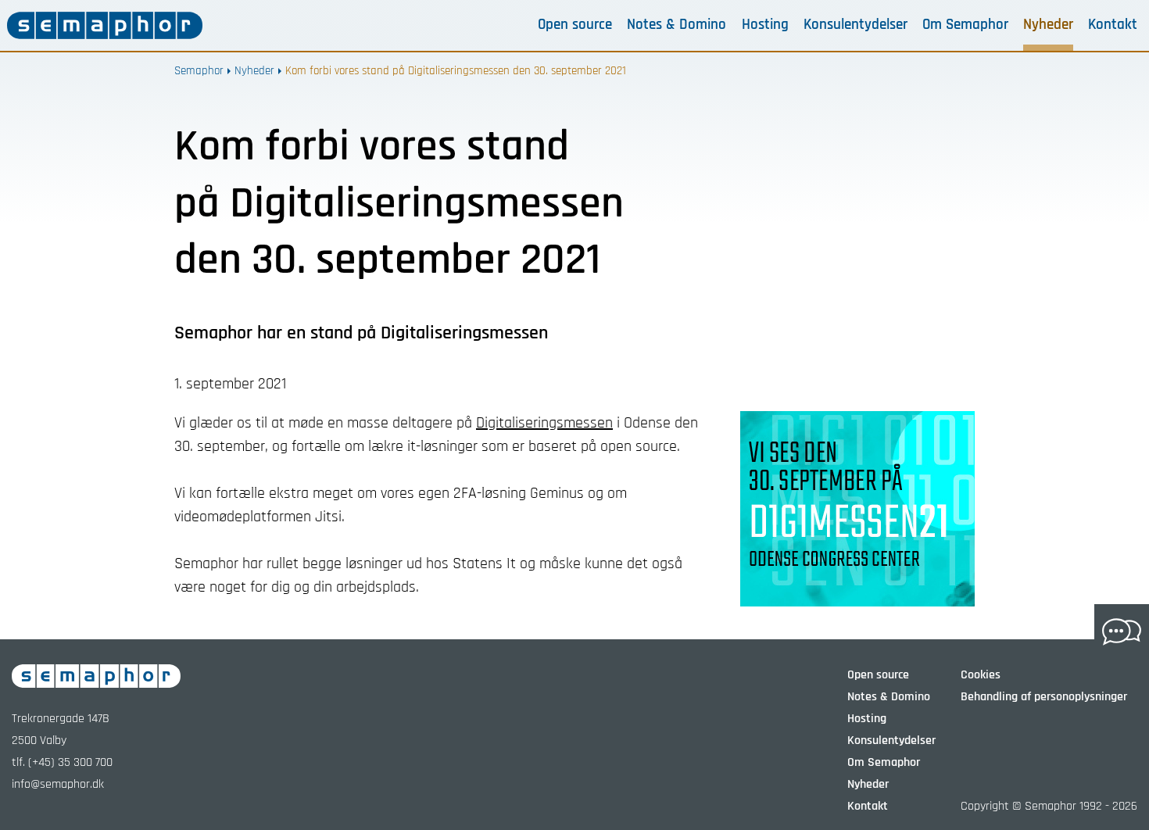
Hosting (765, 25)
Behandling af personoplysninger (1044, 697)
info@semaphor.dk (58, 784)
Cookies (980, 675)
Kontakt (1112, 25)
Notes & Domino (676, 25)
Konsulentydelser (855, 25)
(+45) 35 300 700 (70, 762)
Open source (575, 25)
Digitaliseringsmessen (544, 423)
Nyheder (1048, 25)
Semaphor (199, 70)
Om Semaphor (965, 25)
